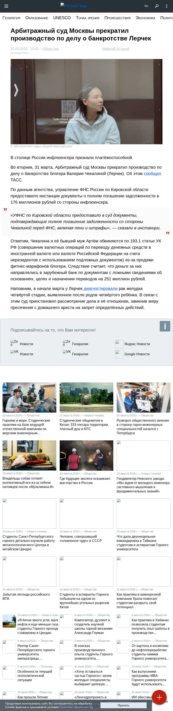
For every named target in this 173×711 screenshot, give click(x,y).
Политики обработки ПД (76, 707)
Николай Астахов (115, 49)
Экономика (145, 17)
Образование (36, 17)
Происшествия (117, 17)
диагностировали (101, 288)
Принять (123, 705)
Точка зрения (87, 17)
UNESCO (62, 17)
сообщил (152, 173)
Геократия (11, 17)
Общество (51, 49)
